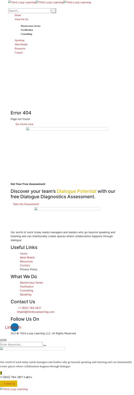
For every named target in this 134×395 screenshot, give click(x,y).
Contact (19, 52)
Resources (20, 48)
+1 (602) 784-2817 (11, 377)
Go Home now (24, 124)
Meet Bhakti (21, 44)
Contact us (9, 383)
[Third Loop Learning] (22, 2)
